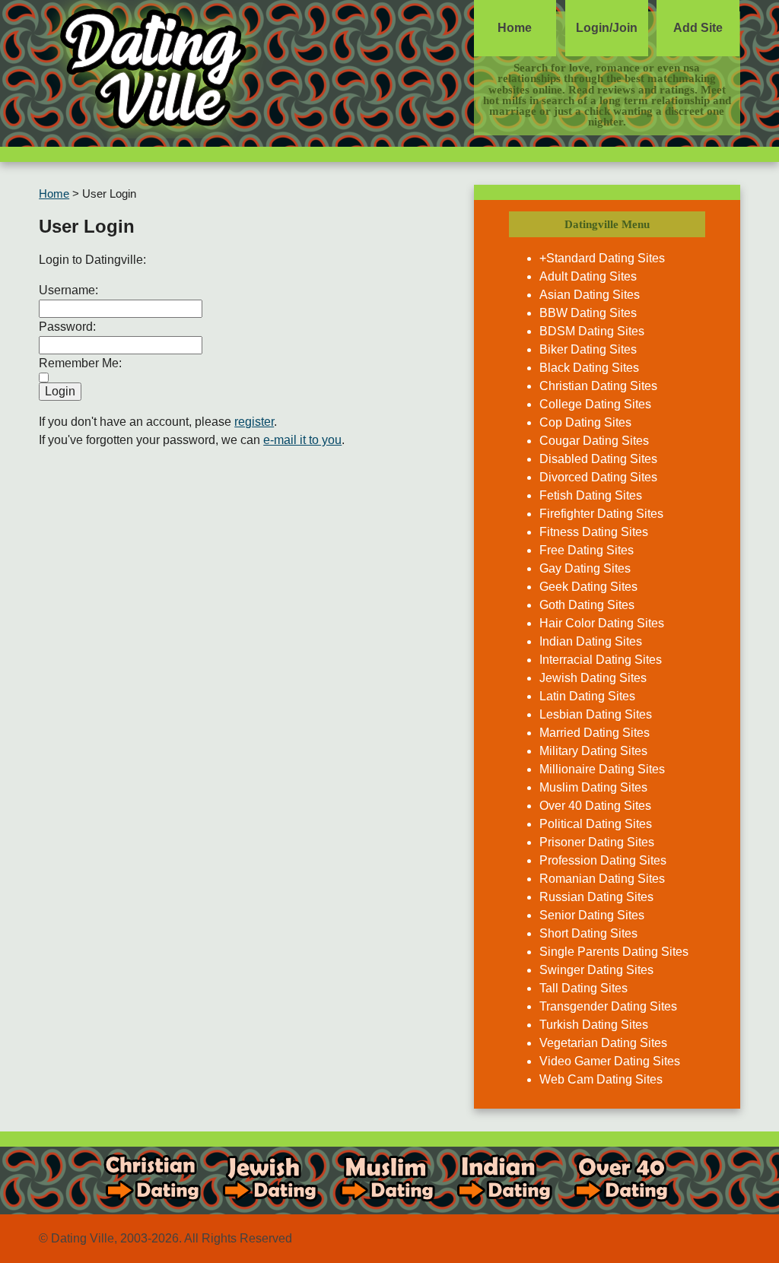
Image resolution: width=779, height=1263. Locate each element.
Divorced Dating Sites (598, 477)
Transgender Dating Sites (608, 1006)
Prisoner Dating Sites (596, 842)
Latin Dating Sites (587, 696)
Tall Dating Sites (583, 988)
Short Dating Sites (588, 933)
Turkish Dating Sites (593, 1024)
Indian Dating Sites (590, 641)
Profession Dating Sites (602, 860)
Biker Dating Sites (588, 349)
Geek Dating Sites (588, 586)
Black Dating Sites (589, 367)
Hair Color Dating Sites (601, 623)
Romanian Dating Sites (602, 878)
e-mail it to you (302, 439)
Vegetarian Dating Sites (603, 1042)
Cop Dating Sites (585, 422)
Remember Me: (80, 363)
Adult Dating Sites (588, 276)
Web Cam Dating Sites (601, 1079)
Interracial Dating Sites (600, 659)
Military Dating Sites (593, 750)
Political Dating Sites (595, 823)
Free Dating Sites (586, 550)
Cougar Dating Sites (594, 440)
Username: (68, 290)
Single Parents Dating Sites (613, 951)
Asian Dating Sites (589, 294)
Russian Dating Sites (596, 896)
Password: (67, 326)
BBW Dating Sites (588, 312)
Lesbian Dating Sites (595, 714)
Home (515, 27)
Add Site (698, 27)
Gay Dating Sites (585, 568)
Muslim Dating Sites (593, 787)
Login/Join (607, 27)
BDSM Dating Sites (591, 331)
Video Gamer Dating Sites (609, 1061)
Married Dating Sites (594, 732)
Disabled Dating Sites (598, 458)
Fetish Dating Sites (590, 495)
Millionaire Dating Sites (602, 769)
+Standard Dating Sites (602, 258)
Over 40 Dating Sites (595, 805)
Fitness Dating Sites (593, 531)
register (254, 421)
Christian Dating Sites (598, 385)
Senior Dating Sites (591, 915)
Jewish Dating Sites (593, 677)
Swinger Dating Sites (596, 969)
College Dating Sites (595, 404)
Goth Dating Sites (586, 604)
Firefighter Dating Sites (601, 513)
